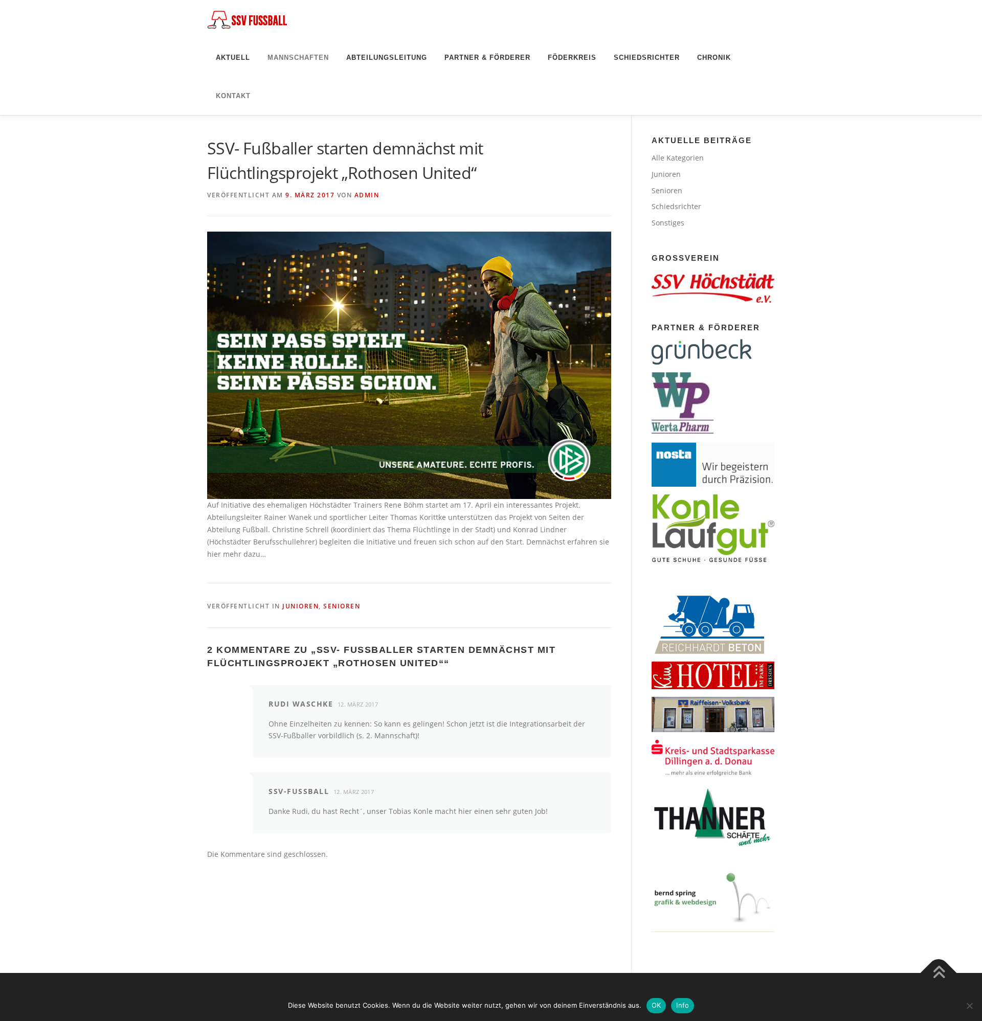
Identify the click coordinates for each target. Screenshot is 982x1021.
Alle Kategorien (678, 158)
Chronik (714, 57)
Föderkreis (572, 57)
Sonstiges (668, 223)
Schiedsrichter (647, 57)
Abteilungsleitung (386, 57)
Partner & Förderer (487, 57)
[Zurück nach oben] (939, 973)
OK (656, 1005)
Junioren (300, 606)
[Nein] (969, 1006)
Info (682, 1005)
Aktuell (233, 57)
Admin (367, 195)
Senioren (341, 606)
